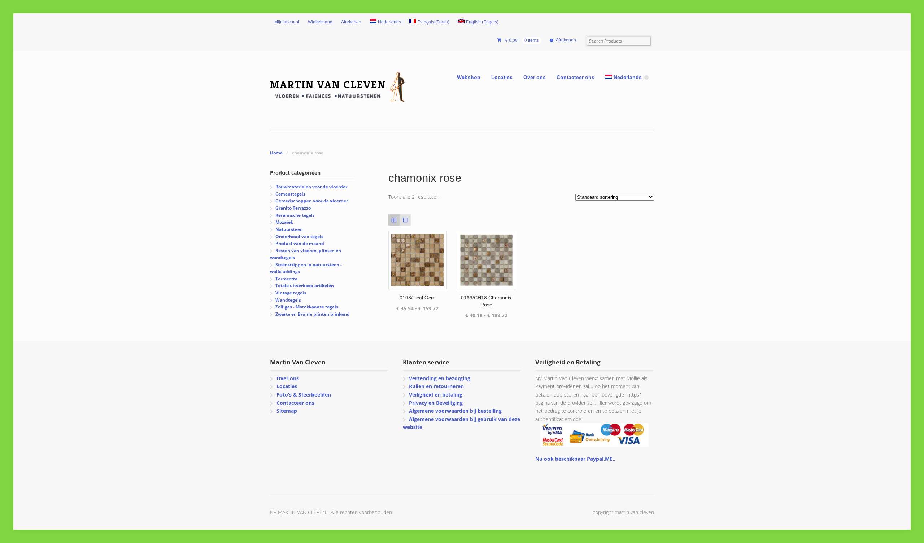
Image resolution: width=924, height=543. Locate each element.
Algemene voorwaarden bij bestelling (455, 410)
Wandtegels (288, 300)
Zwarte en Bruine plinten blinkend (312, 314)
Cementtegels (290, 194)
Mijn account (286, 22)
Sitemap (286, 410)
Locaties (502, 77)
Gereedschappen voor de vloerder (311, 201)
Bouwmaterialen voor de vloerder (311, 187)
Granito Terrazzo (293, 208)
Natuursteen (289, 229)
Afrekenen (351, 22)
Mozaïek (284, 222)
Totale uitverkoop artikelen (304, 286)
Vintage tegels (290, 293)
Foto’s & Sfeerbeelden (303, 394)
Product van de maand (299, 243)
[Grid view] (394, 219)
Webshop (468, 77)
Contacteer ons (575, 77)
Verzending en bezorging (439, 378)
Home (276, 153)
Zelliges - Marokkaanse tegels (306, 307)
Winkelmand (320, 22)
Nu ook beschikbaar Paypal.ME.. (575, 458)
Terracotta (286, 279)
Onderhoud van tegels (299, 236)
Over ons (534, 77)
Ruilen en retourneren (436, 386)
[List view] (405, 219)
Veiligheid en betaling (435, 394)
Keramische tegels (295, 215)
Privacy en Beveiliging (436, 402)
